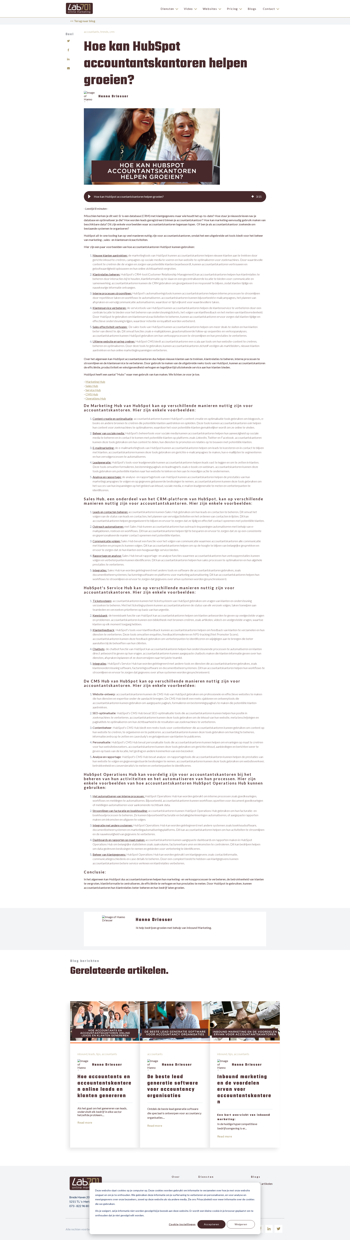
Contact (269, 8)
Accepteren (211, 1224)
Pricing (232, 8)
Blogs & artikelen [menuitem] (262, 1183)
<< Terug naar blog (82, 21)
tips (98, 1054)
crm (112, 31)
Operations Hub (95, 398)
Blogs (252, 8)
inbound (82, 1054)
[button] (89, 196)
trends (104, 31)
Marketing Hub (95, 381)
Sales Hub (91, 386)
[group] (175, 196)
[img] (252, 196)
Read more (84, 1122)
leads (91, 1054)
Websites (210, 8)
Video (188, 8)
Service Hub (93, 390)
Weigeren (241, 1224)
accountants (91, 31)
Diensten (167, 8)
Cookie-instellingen (182, 1224)
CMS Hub (91, 394)
